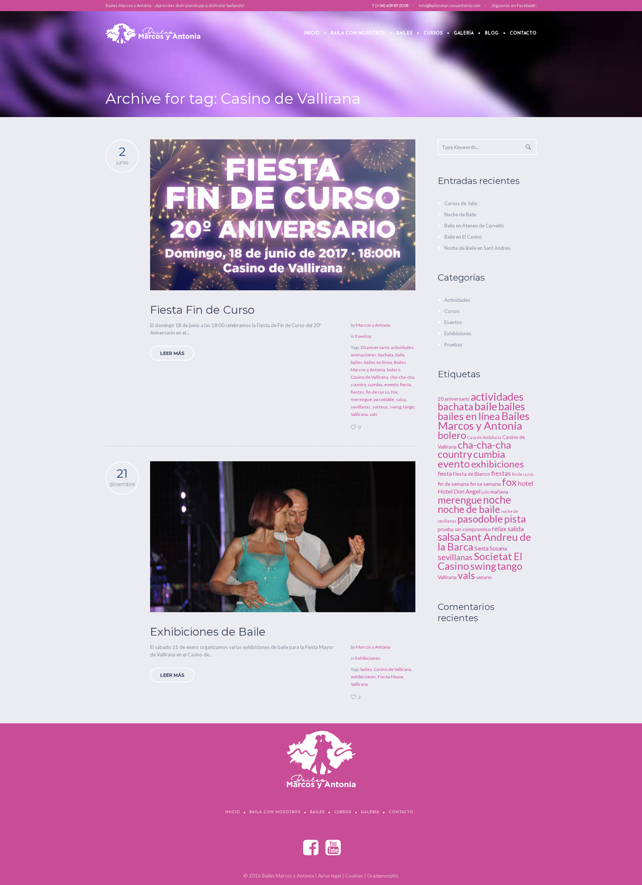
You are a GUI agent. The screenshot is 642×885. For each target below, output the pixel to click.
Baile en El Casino (463, 237)
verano (484, 577)
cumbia (375, 384)
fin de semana (453, 484)
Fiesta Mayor (390, 676)
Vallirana (359, 414)
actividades (402, 347)
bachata (385, 355)
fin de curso (377, 392)
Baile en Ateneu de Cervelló (474, 226)
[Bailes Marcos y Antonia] (321, 759)
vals (373, 414)
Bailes (317, 812)
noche (497, 499)
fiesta (405, 384)
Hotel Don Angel (459, 491)
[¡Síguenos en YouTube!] (333, 848)
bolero (393, 369)
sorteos (380, 407)
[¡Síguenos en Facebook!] (311, 848)
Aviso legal (329, 876)
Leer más (172, 353)
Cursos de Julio (460, 203)
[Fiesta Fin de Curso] (282, 214)
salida (516, 528)
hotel (525, 483)
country (358, 384)
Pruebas (453, 345)
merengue (361, 399)
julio (485, 492)
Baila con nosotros (275, 812)
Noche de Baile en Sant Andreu (477, 248)
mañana (499, 491)
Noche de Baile (460, 214)
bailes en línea (378, 362)
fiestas (357, 392)
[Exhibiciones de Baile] (282, 536)
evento (391, 384)
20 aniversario (374, 347)
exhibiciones (363, 676)
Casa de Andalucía (484, 437)
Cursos (452, 311)
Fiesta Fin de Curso (202, 310)
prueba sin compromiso (464, 529)
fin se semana (485, 484)
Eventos (363, 336)
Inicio (232, 812)
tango (408, 407)
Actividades (457, 300)
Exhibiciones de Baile (208, 632)
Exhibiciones (367, 658)
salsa (401, 399)
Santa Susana (490, 548)
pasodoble (384, 399)
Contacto (401, 812)
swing (395, 407)
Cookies (354, 876)
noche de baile (469, 509)
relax (499, 528)
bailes (356, 362)
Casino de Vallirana (369, 377)
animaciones (363, 355)
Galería (370, 812)
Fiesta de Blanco (471, 474)
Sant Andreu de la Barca (484, 541)
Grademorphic (383, 876)
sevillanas (360, 407)
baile (400, 355)
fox (394, 392)
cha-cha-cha (402, 377)
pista (515, 519)
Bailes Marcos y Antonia (483, 420)
